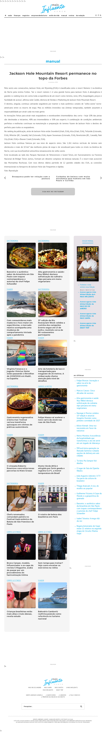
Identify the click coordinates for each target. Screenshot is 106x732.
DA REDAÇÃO (80, 15)
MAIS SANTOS (59, 687)
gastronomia (43, 241)
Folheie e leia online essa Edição (87, 286)
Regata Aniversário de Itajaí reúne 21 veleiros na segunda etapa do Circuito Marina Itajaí (89, 530)
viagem (10, 289)
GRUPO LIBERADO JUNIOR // (34, 695)
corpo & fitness (45, 532)
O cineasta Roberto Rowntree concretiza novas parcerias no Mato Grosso (20, 468)
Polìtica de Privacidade (82, 722)
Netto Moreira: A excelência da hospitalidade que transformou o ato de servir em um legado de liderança (88, 439)
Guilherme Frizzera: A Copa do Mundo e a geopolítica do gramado (89, 496)
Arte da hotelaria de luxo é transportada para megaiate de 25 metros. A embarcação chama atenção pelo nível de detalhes (51, 375)
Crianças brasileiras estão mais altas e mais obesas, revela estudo (19, 614)
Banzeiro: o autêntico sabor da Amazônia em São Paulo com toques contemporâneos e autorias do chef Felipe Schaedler (20, 278)
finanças (17, 15)
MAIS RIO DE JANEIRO (34, 687)
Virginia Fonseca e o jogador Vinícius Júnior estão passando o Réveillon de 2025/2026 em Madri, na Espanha (20, 374)
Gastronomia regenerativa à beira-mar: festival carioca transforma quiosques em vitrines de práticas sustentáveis (20, 422)
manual (64, 15)
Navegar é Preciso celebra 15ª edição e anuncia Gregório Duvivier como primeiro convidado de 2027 (88, 417)
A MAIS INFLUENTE (72, 687)
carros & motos (45, 386)
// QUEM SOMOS (51, 695)
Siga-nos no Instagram (53, 192)
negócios (26, 15)
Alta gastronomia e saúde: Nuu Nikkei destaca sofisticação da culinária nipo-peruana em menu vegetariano (51, 277)
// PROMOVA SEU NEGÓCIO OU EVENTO (53, 697)
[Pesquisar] (100, 15)
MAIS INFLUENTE (48, 690)
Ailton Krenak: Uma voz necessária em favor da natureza (86, 428)
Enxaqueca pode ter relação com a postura (31, 178)
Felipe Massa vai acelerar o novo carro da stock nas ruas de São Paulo (51, 419)
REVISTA (71, 15)
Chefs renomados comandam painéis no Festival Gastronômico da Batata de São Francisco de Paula (20, 519)
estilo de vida (54, 15)
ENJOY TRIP (59, 690)
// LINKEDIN (62, 695)
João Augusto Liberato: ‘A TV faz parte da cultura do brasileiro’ (88, 478)
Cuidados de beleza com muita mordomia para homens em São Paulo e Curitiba (73, 179)
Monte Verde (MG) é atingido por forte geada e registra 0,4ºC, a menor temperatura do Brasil (51, 469)
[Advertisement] (53, 35)
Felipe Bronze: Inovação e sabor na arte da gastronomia (88, 383)
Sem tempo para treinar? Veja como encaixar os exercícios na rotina (50, 565)
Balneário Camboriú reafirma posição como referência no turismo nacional (49, 615)
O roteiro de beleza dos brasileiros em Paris (49, 515)
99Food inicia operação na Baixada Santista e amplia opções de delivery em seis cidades (88, 452)
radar (10, 15)
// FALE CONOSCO (74, 695)
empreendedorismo (39, 15)
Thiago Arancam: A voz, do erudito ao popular (87, 487)
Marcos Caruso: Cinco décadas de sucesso (86, 391)
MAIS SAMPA (48, 687)
